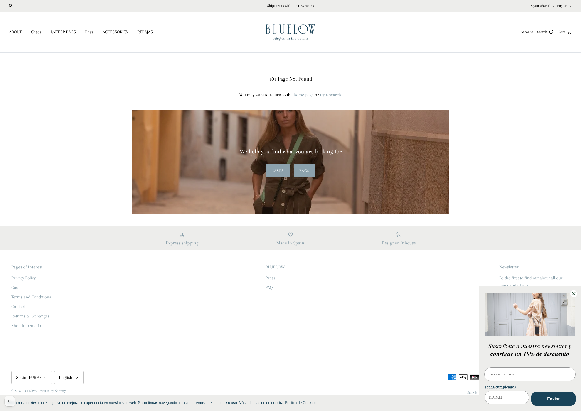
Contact (18, 306)
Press (270, 278)
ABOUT (15, 32)
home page (304, 94)
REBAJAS (145, 32)
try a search (330, 94)
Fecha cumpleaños (500, 387)
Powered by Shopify (52, 391)
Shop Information (27, 325)
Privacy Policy (23, 278)
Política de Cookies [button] (300, 403)
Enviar (553, 398)
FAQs (270, 287)
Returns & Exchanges (30, 316)
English (562, 6)
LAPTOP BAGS (63, 32)
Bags (89, 32)
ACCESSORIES (115, 32)
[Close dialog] (573, 293)
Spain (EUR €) (541, 6)
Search (472, 393)
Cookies (18, 287)
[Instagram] (10, 5)
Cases (36, 32)
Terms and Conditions (31, 297)
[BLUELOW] (290, 32)
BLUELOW (29, 391)
